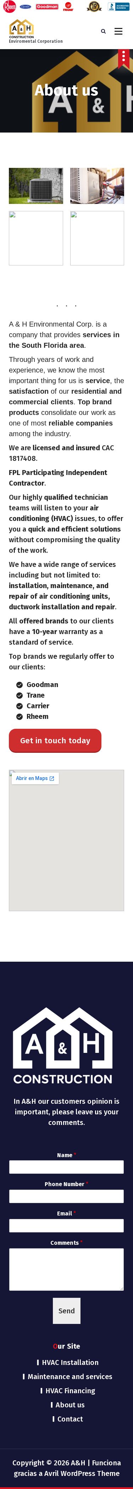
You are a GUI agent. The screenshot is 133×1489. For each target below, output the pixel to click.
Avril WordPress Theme (82, 1473)
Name (66, 1155)
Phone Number (66, 1184)
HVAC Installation (70, 1362)
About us (70, 1405)
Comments (66, 1242)
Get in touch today (55, 740)
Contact (70, 1419)
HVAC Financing (70, 1391)
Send (67, 1311)
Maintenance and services (70, 1376)
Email (66, 1213)
